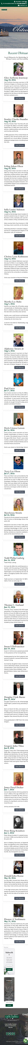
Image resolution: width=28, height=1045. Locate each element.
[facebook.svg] (7, 1033)
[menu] (26, 2)
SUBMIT (9, 969)
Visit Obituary (19, 98)
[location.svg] (11, 1033)
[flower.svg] (9, 1033)
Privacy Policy (19, 1043)
